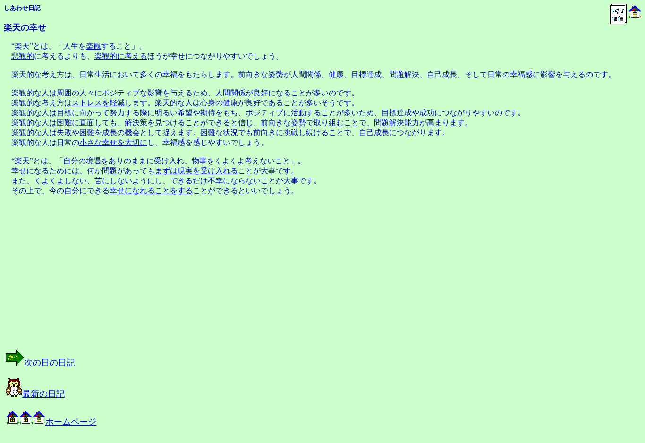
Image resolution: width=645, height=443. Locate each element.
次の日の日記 (49, 362)
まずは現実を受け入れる (196, 171)
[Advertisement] (76, 282)
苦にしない (113, 181)
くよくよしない (60, 181)
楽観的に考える (120, 56)
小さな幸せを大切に (113, 142)
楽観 (93, 46)
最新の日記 (43, 394)
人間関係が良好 (241, 93)
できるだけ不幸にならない (215, 181)
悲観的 (22, 56)
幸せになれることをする (151, 191)
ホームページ (70, 421)
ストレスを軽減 (98, 103)
